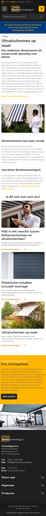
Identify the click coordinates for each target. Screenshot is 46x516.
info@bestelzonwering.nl (20, 462)
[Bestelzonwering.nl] (22, 9)
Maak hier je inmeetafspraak (14, 96)
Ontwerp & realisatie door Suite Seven (23, 513)
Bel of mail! (26, 2)
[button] (23, 477)
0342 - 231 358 (15, 460)
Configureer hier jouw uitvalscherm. (20, 187)
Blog (5, 36)
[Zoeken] (41, 17)
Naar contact (9, 396)
